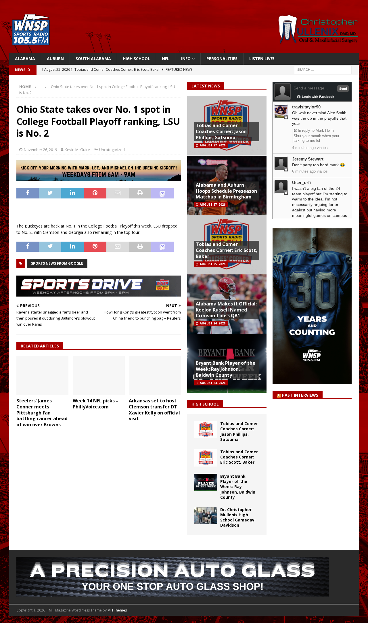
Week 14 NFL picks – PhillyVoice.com (95, 404)
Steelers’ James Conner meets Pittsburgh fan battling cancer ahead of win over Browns (42, 413)
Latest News (205, 86)
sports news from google (57, 263)
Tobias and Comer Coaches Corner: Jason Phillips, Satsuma (221, 131)
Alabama (25, 58)
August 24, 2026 (212, 323)
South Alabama (93, 58)
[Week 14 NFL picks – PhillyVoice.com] (99, 375)
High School (136, 58)
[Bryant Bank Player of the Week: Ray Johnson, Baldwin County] (205, 482)
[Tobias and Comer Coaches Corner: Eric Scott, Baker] (205, 458)
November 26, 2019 (40, 149)
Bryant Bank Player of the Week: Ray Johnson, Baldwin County (225, 369)
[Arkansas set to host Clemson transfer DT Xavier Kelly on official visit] (155, 375)
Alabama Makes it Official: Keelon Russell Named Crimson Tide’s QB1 (226, 310)
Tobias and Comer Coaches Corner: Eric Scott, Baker (226, 250)
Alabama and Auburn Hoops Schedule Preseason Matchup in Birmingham (226, 191)
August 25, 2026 (212, 264)
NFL (165, 58)
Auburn (55, 58)
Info (186, 58)
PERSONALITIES (221, 58)
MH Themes (117, 610)
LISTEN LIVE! (261, 58)
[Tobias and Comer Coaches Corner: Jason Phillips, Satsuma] (205, 429)
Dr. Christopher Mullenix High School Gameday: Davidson (238, 517)
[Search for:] (323, 69)
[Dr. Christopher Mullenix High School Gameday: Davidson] (205, 515)
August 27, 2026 (212, 145)
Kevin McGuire (77, 149)
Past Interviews (300, 395)
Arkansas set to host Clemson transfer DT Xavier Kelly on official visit (154, 410)
